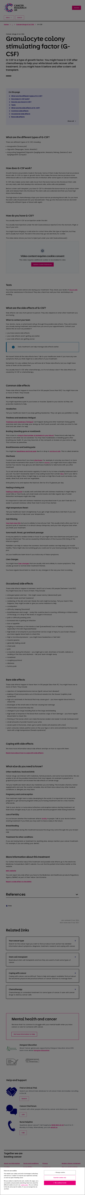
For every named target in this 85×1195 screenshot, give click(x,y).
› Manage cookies (60, 1172)
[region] (42, 1181)
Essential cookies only (60, 1177)
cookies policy (24, 1185)
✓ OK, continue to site (59, 1183)
